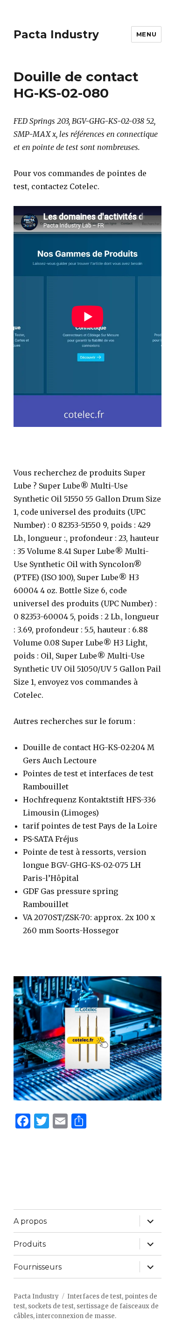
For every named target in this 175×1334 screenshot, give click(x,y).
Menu (146, 34)
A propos (30, 1221)
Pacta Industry (56, 34)
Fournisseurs (38, 1267)
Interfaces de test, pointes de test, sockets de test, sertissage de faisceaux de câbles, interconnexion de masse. (86, 1306)
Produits (30, 1244)
